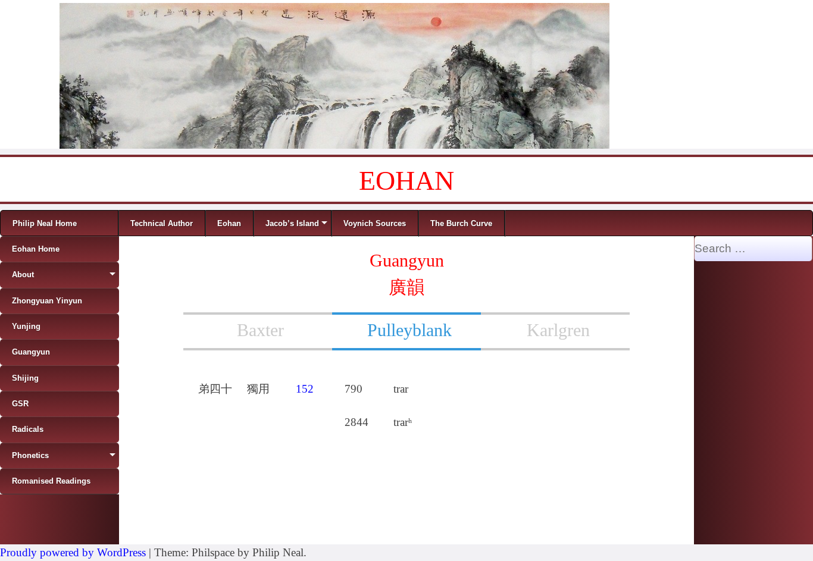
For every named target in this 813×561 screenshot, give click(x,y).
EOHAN (406, 180)
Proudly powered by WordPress (73, 552)
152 (305, 389)
